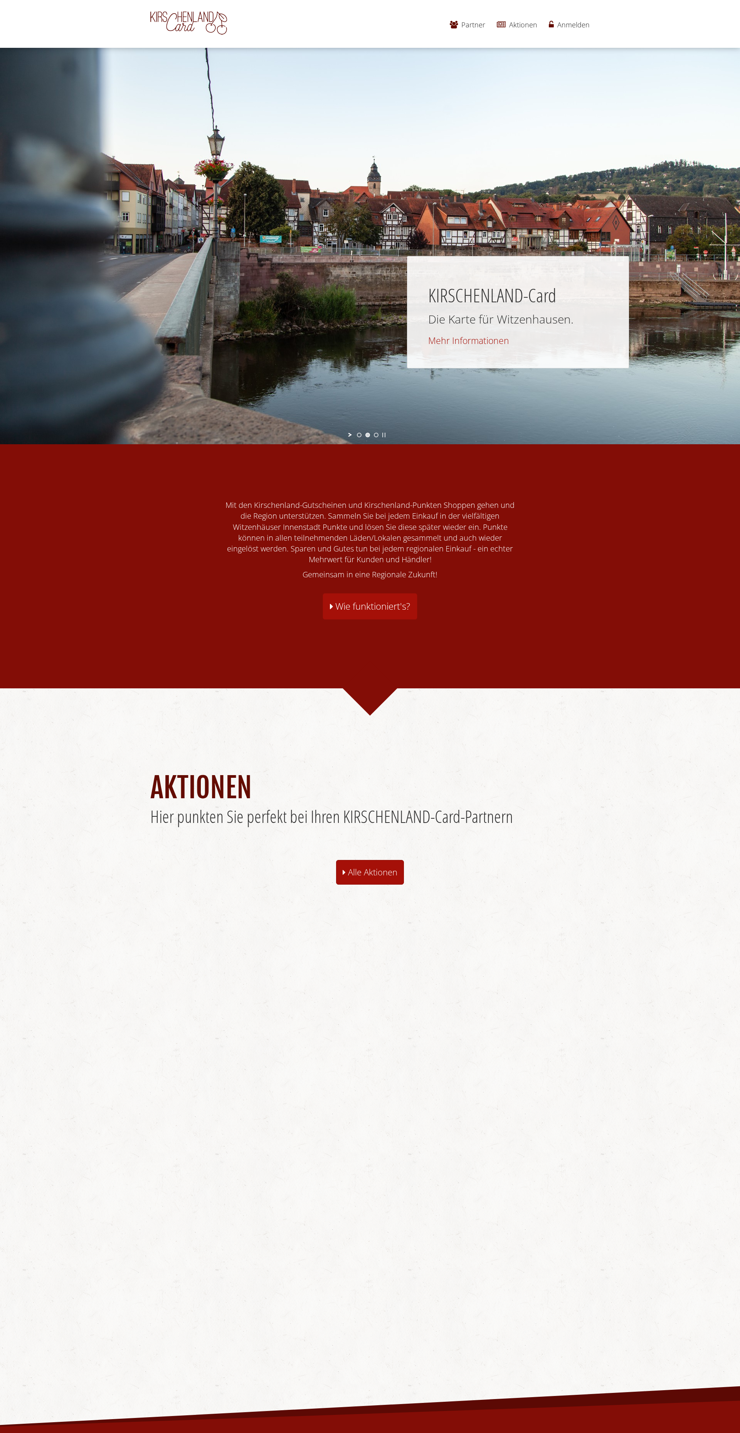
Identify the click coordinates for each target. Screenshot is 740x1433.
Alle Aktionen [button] (371, 872)
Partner (472, 24)
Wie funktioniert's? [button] (371, 606)
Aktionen (522, 24)
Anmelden (572, 24)
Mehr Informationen (468, 340)
